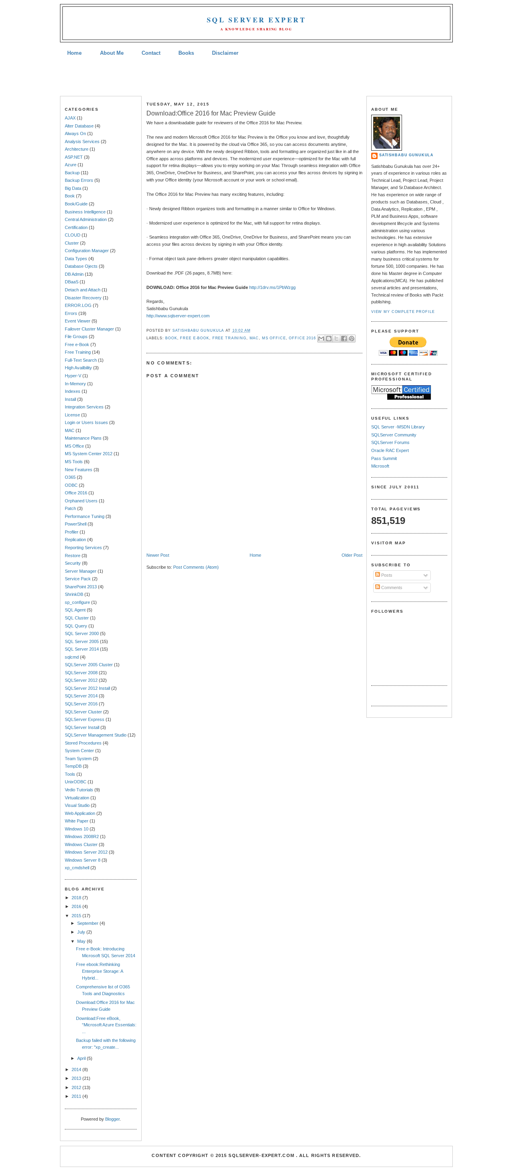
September (88, 923)
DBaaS (71, 281)
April (82, 1058)
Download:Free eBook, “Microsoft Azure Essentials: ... (106, 1025)
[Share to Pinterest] (352, 339)
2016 (77, 906)
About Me (112, 53)
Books (186, 53)
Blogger (112, 1119)
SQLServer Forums (390, 442)
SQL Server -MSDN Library (398, 426)
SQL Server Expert (256, 20)
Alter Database (79, 125)
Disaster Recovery (83, 297)
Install (70, 399)
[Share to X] (336, 339)
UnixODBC (75, 781)
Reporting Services (83, 547)
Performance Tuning (84, 516)
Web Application (80, 813)
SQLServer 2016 (81, 703)
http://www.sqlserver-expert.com (178, 315)
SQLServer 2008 (81, 672)
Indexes (72, 391)
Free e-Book (77, 344)
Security (73, 563)
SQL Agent (75, 609)
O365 (70, 477)
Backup (72, 172)
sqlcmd (72, 657)
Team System (78, 758)
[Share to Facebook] (344, 339)
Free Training (78, 352)
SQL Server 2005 (82, 641)
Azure (70, 164)
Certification (76, 227)
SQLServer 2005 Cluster (89, 664)
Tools (70, 774)
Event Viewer (77, 321)
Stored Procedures (83, 743)
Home (74, 53)
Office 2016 (76, 492)
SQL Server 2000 (82, 633)
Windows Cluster (81, 844)
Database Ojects (81, 266)
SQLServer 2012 (81, 680)
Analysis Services (82, 141)
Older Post (352, 555)
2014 (77, 1069)
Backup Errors (79, 180)
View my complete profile (403, 312)
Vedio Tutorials (79, 789)
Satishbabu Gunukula (406, 155)
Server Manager (80, 571)
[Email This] (321, 339)
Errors (71, 313)
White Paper (76, 821)
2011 (77, 1096)
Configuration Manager (87, 250)
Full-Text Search (81, 360)
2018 (77, 897)
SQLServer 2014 (81, 695)
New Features (78, 469)
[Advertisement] (256, 77)
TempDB (73, 766)
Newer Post (157, 555)
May (82, 941)
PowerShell (75, 524)
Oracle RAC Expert (390, 450)
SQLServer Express (84, 719)
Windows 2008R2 (82, 836)
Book (70, 195)
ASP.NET (74, 157)
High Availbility (78, 367)
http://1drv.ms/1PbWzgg (272, 287)
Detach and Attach (82, 289)
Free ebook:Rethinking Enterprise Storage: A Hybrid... (99, 971)
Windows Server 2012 (86, 852)
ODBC (71, 485)
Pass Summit (384, 458)
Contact (151, 53)
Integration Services (84, 406)
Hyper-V (73, 375)
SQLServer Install (82, 727)
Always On (75, 133)
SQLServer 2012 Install (87, 688)
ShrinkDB (74, 594)
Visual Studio (77, 805)
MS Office (74, 446)
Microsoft (380, 466)
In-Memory (75, 383)
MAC (69, 430)
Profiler (71, 532)
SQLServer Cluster (83, 711)
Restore (72, 555)
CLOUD (72, 235)
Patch (70, 508)
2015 (77, 915)
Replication (75, 539)
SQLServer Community (393, 434)
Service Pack (78, 578)
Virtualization (77, 797)
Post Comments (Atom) (196, 567)
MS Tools (74, 461)
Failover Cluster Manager (89, 329)
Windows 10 (76, 828)
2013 (77, 1078)
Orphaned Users (81, 500)
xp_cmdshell (77, 867)
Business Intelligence (85, 211)
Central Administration (86, 219)
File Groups (76, 336)
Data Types (76, 258)
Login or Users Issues (86, 422)
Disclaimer (225, 53)
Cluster (72, 243)
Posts (386, 575)
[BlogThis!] (329, 339)
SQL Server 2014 (82, 649)
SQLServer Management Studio (95, 735)
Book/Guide (76, 203)
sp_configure (77, 602)
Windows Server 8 (82, 860)
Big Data (73, 188)
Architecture (76, 149)
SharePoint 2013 (81, 586)
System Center (79, 750)
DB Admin (74, 274)
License (72, 414)
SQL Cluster (77, 617)
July (81, 932)
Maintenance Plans (83, 438)
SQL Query (76, 625)
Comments (391, 587)
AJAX (70, 118)
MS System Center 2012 (88, 453)
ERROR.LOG (78, 305)
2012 (77, 1087)
